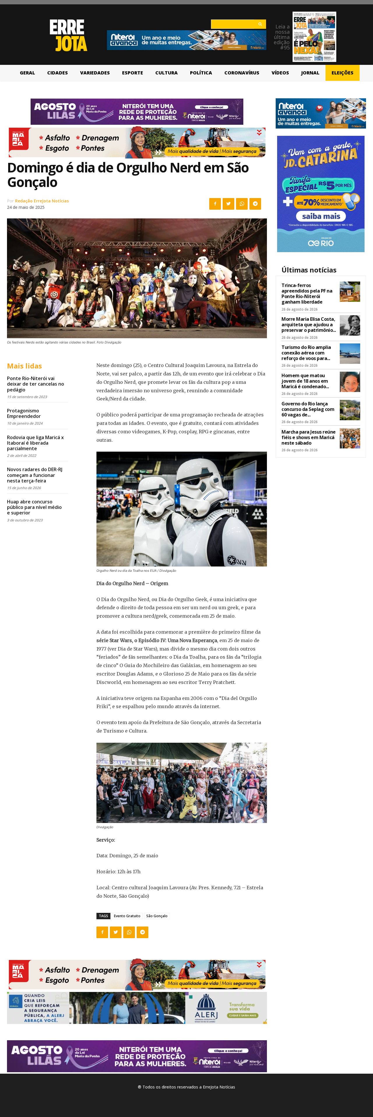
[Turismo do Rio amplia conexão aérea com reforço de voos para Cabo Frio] (350, 353)
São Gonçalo (157, 915)
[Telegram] (255, 204)
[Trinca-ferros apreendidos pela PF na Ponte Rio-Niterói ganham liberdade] (350, 292)
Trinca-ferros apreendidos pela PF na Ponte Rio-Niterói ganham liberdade (306, 293)
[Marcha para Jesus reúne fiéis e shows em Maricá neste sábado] (350, 438)
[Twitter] (228, 204)
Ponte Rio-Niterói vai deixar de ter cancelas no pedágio (35, 384)
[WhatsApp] (242, 204)
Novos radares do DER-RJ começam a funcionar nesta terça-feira (34, 475)
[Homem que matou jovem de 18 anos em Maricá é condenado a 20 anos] (350, 382)
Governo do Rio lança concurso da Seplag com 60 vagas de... (307, 409)
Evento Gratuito (127, 915)
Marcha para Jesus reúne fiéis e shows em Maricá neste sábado (308, 437)
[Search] (260, 24)
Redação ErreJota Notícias (42, 201)
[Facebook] (215, 204)
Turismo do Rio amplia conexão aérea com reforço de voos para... (306, 352)
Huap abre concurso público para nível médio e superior (34, 507)
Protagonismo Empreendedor (24, 413)
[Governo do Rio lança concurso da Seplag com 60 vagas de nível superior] (350, 410)
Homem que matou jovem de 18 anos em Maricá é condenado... (305, 381)
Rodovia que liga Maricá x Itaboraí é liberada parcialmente (35, 443)
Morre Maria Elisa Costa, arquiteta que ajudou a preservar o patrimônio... (308, 324)
